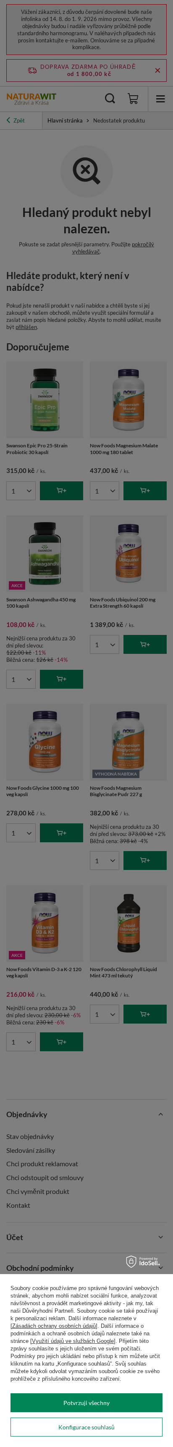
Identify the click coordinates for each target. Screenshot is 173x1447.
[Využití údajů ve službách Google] (72, 1341)
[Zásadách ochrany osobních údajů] (53, 1326)
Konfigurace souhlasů (86, 1427)
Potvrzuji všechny (86, 1402)
